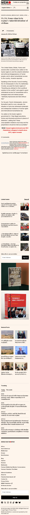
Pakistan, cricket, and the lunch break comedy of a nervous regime (13, 414)
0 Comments (10, 30)
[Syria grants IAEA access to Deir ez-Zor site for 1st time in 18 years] (21, 366)
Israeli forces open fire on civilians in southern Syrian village (7, 357)
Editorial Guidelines (6, 472)
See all (26, 199)
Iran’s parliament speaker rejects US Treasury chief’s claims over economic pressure (9, 205)
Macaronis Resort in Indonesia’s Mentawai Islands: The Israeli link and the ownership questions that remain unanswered (15, 422)
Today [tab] (3, 390)
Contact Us (4, 479)
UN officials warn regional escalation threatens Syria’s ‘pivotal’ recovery (6, 342)
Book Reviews (5, 455)
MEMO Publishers (6, 483)
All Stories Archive (6, 485)
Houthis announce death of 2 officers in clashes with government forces (9, 215)
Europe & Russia (6, 15)
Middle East (15, 15)
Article (3, 411)
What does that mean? (19, 147)
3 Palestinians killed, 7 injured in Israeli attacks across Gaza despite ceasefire (9, 235)
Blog (2, 458)
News (21, 15)
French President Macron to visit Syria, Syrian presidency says (20, 342)
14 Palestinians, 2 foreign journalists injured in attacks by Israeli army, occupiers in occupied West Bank (10, 245)
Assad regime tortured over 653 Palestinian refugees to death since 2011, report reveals (15, 130)
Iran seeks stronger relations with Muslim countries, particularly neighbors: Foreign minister (15, 431)
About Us (3, 474)
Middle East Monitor (23, 142)
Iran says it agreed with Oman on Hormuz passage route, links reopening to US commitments (14, 397)
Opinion (3, 460)
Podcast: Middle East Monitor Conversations (13, 467)
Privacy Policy (5, 481)
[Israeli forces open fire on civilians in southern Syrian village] (7, 350)
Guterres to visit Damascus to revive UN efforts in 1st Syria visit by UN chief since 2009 (21, 357)
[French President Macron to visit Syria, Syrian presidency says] (21, 334)
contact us (15, 149)
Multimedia (4, 465)
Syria (26, 15)
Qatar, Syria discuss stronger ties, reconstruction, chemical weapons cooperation (7, 373)
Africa (2, 446)
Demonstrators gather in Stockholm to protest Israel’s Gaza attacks (9, 225)
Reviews (3, 462)
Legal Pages (5, 510)
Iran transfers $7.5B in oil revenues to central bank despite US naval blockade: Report (14, 406)
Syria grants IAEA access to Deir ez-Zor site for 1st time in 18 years (20, 373)
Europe (3, 453)
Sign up (25, 257)
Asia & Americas (5, 448)
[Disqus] (15, 175)
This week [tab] (9, 390)
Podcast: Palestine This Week (9, 469)
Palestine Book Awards (7, 477)
